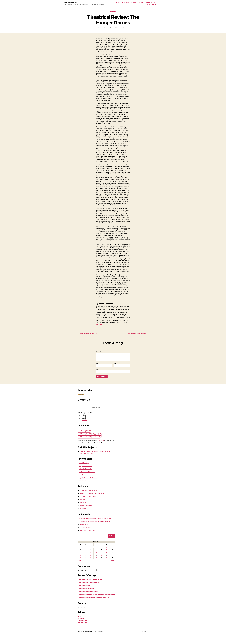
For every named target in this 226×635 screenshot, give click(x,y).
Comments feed (82, 620)
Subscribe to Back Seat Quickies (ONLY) (89, 438)
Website (97, 369)
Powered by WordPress (99, 631)
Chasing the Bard (84, 524)
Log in (79, 616)
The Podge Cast (84, 502)
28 (96, 557)
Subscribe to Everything (84, 430)
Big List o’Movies (125, 2)
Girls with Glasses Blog (85, 469)
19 (85, 555)
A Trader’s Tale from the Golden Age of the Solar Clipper (95, 518)
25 (80, 557)
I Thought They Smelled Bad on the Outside (91, 493)
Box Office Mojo (84, 463)
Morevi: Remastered (85, 527)
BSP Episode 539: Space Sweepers (88, 591)
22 (101, 555)
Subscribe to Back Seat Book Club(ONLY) (89, 433)
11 (80, 552)
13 (90, 552)
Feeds (148, 4)
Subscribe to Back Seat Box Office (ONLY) (90, 435)
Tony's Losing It (83, 508)
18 (80, 555)
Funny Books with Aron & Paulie (88, 490)
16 (106, 552)
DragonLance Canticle (85, 466)
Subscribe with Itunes (84, 429)
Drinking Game (148, 2)
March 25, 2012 (115, 27)
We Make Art (83, 481)
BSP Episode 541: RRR (84, 585)
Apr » (112, 560)
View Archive (99, 324)
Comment (98, 351)
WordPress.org (82, 622)
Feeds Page (100, 440)
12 (85, 552)
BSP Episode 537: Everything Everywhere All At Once (93, 597)
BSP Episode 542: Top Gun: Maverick (88, 582)
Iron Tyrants (82, 475)
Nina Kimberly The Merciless (87, 530)
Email (115, 363)
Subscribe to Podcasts (84, 432)
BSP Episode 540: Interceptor (86, 588)
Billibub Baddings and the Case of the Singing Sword (94, 521)
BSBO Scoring (134, 2)
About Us (116, 2)
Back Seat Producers (70, 2)
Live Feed (154, 4)
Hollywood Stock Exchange (87, 472)
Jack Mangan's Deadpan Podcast (89, 496)
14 (96, 552)
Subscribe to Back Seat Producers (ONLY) (90, 436)
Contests (141, 2)
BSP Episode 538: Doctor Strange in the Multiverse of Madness (96, 594)
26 (85, 557)
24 (112, 555)
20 (90, 555)
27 (90, 557)
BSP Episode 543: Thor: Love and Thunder (90, 579)
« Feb (80, 560)
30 (106, 557)
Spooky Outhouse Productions (88, 478)
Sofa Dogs (82, 499)
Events (154, 2)
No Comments (125, 27)
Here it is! (84, 420)
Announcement (113, 11)
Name (97, 363)
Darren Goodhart (104, 27)
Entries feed (81, 618)
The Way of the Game (85, 505)
